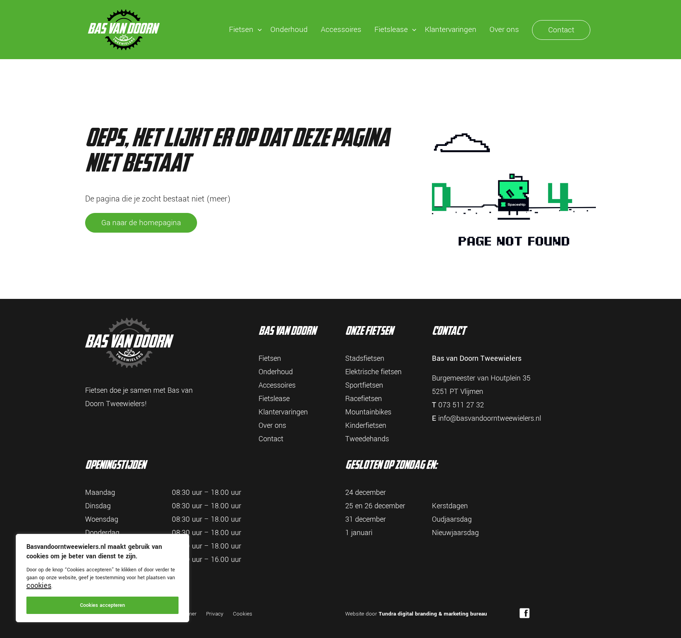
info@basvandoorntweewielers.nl (489, 418)
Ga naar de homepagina (141, 222)
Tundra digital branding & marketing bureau (433, 613)
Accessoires (341, 29)
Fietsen (241, 29)
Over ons (504, 29)
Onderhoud (289, 29)
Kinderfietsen (365, 425)
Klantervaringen (450, 29)
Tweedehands (367, 439)
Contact (561, 29)
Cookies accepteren (102, 605)
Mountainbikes (368, 412)
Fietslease (391, 29)
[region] (102, 578)
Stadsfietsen (364, 358)
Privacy (214, 613)
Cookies (242, 613)
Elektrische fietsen (373, 372)
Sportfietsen (364, 385)
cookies (38, 585)
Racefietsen (363, 399)
